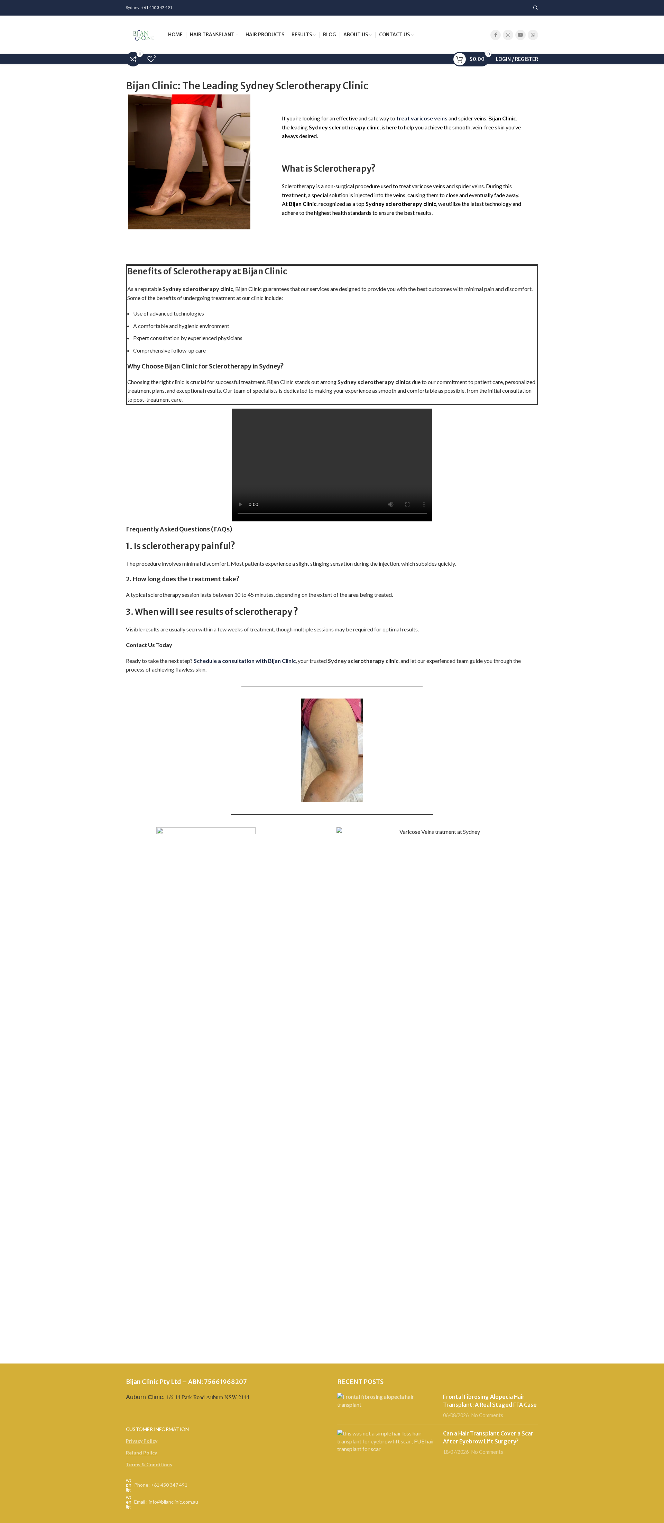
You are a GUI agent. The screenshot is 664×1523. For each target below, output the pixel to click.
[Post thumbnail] (387, 1406)
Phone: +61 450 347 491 (160, 1485)
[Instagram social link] (508, 35)
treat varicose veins (422, 118)
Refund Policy (141, 1453)
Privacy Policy (141, 1441)
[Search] (536, 8)
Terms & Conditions (149, 1464)
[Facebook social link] (495, 35)
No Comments (487, 1415)
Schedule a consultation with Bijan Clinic (245, 660)
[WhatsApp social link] (533, 35)
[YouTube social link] (520, 35)
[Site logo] (143, 34)
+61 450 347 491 (156, 7)
